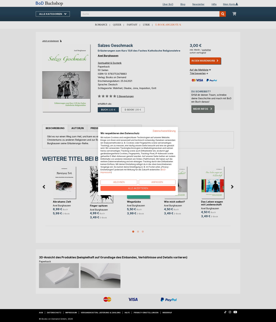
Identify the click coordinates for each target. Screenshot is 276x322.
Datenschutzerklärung (164, 131)
